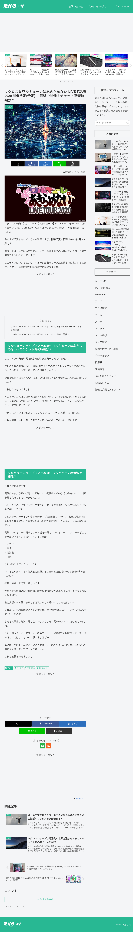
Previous (2, 65)
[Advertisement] (66, 32)
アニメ (9, 668)
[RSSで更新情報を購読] (48, 745)
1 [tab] (60, 81)
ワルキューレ (43, 668)
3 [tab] (68, 81)
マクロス (20, 668)
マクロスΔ (31, 668)
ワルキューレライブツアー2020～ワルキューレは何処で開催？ (40, 334)
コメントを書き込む (45, 899)
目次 (41, 320)
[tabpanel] (16, 65)
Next (131, 65)
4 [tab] (72, 81)
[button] (72, 163)
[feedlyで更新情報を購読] (42, 745)
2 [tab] (64, 81)
